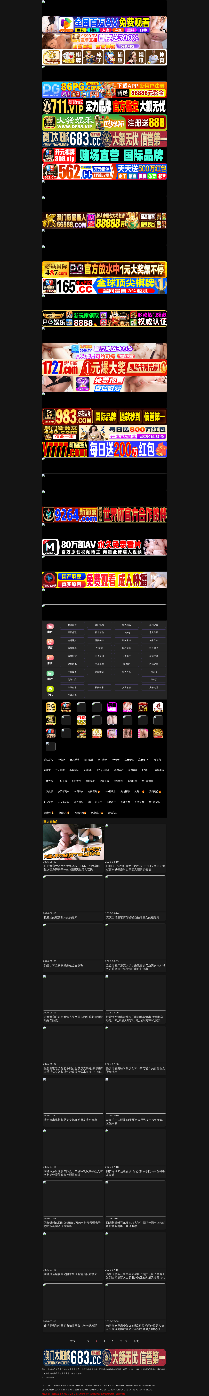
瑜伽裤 (126, 663)
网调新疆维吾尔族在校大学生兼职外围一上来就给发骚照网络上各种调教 (135, 1224)
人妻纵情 (126, 687)
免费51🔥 (139, 791)
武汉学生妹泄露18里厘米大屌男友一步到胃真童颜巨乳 (134, 1121)
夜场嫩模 (118, 780)
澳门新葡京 (147, 780)
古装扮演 (72, 656)
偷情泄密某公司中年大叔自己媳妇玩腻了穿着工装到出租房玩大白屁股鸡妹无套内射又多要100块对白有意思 (135, 1277)
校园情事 (99, 687)
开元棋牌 (74, 759)
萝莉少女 (153, 624)
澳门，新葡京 (95, 802)
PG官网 (61, 759)
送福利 (157, 759)
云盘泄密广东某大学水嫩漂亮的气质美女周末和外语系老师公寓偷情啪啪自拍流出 (135, 967)
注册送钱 (129, 759)
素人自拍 (153, 632)
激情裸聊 (125, 791)
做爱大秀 (125, 802)
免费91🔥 (49, 812)
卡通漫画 (72, 671)
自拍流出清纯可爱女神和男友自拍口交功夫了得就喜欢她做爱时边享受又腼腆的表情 (135, 867)
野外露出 (153, 648)
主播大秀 (48, 780)
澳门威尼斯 (154, 802)
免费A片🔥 (64, 812)
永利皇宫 (78, 791)
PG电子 (116, 759)
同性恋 (154, 679)
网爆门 (154, 671)
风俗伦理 (153, 687)
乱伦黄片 (76, 780)
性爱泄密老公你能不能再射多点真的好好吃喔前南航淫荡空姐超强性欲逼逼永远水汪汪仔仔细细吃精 (73, 1071)
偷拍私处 (90, 780)
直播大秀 (139, 802)
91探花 (99, 648)
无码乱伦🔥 (155, 791)
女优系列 (99, 656)
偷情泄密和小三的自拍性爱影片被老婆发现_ (71, 1325)
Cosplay (126, 632)
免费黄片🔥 (97, 812)
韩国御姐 (99, 640)
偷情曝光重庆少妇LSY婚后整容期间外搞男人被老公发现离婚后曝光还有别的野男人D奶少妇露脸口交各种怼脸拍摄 (135, 1329)
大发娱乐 (48, 791)
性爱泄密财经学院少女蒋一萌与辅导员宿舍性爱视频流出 (135, 1070)
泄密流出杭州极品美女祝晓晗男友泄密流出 (70, 1120)
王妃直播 (62, 780)
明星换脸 (99, 663)
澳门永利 (102, 759)
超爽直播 (133, 770)
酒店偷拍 (159, 770)
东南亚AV (153, 640)
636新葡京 (110, 791)
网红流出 (126, 648)
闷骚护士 (153, 663)
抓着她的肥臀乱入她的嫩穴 (61, 917)
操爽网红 (119, 770)
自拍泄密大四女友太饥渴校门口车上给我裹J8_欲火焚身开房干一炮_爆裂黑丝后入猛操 (72, 867)
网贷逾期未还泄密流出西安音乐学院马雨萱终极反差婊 (135, 1173)
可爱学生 (126, 656)
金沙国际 (78, 802)
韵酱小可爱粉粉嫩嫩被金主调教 (63, 965)
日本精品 (99, 632)
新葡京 (47, 770)
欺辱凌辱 (72, 648)
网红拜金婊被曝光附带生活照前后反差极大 (70, 1274)
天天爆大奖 (63, 802)
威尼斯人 (48, 759)
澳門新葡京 (63, 791)
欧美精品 (126, 624)
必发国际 (132, 780)
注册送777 (143, 759)
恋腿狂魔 (153, 656)
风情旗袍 (72, 663)
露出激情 (99, 671)
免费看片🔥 (94, 791)
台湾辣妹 (72, 640)
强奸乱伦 (99, 624)
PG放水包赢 (103, 770)
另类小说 (72, 695)
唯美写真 (126, 671)
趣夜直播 (104, 780)
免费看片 (111, 802)
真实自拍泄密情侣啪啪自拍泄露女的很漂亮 (132, 917)
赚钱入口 (112, 812)
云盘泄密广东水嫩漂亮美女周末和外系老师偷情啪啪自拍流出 (73, 1018)
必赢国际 (74, 770)
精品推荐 (72, 624)
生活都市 (72, 687)
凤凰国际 (88, 770)
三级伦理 (72, 632)
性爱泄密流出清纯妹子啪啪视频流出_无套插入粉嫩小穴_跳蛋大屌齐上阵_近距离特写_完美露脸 (135, 1020)
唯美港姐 (126, 640)
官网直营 (88, 759)
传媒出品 (72, 679)
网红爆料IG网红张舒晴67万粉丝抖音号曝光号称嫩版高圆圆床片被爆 (72, 1224)
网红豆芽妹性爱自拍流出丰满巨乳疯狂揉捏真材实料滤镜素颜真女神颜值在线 (73, 1173)
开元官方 (48, 802)
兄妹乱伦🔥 (81, 812)
